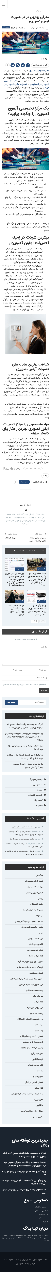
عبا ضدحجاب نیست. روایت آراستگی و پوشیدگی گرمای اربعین (28, 765)
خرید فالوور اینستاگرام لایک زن (31, 984)
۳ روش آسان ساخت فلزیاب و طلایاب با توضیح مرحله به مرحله (24, 853)
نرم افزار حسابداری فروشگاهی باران (29, 921)
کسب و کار (6, 27)
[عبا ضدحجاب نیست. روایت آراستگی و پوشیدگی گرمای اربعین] (14, 596)
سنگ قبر (39, 875)
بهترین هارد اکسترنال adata (32, 1048)
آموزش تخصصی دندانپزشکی (31, 1036)
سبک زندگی (37, 785)
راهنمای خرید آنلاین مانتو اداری (24, 827)
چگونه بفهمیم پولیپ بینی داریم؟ (22, 839)
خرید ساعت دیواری (35, 938)
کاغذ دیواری (38, 1002)
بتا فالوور (40, 1105)
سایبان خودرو (38, 1076)
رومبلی (40, 898)
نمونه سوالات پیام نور (35, 887)
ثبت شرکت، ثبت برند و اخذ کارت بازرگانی (27, 1094)
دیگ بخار (39, 915)
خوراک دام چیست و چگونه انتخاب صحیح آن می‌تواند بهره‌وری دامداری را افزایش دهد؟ (25, 726)
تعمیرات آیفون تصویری (39, 71)
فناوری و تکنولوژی (35, 795)
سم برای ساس (37, 996)
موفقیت (39, 805)
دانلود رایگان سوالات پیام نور (32, 927)
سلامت (39, 790)
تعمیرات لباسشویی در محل (32, 910)
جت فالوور (39, 1030)
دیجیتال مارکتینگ (35, 779)
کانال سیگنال (38, 1088)
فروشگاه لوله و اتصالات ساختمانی (30, 967)
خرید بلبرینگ (10, 538)
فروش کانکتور (38, 1059)
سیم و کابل (39, 1025)
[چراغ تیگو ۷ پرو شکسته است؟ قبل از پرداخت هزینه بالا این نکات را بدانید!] (36, 596)
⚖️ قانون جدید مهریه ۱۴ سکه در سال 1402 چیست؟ (24, 845)
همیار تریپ (38, 1099)
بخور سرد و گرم (37, 1053)
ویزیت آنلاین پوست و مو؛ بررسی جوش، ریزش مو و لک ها (25, 747)
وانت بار (40, 1071)
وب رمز (40, 933)
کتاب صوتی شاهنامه (35, 1065)
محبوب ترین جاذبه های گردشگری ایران (37, 539)
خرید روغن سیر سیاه (35, 1007)
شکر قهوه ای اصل (36, 944)
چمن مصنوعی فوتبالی (34, 990)
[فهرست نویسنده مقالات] (25, 495)
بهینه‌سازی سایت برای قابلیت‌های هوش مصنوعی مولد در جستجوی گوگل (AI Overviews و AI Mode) (24, 737)
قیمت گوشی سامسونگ (34, 881)
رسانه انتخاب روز (36, 1013)
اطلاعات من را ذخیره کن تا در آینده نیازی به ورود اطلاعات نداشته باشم (24, 684)
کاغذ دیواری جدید (36, 956)
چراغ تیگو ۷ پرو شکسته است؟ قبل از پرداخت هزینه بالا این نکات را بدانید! (25, 756)
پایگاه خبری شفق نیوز (35, 950)
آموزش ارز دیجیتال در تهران (32, 1111)
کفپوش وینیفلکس (36, 973)
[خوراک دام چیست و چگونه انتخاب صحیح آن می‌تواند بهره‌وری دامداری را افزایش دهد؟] (36, 564)
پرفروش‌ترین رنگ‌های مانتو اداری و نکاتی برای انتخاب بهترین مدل (26, 833)
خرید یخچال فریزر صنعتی (33, 1042)
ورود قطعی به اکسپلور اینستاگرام (30, 1019)
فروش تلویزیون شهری (34, 892)
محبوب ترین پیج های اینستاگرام (30, 961)
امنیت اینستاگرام (36, 904)
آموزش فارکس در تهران (34, 1082)
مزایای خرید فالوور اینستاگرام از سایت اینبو (26, 979)
